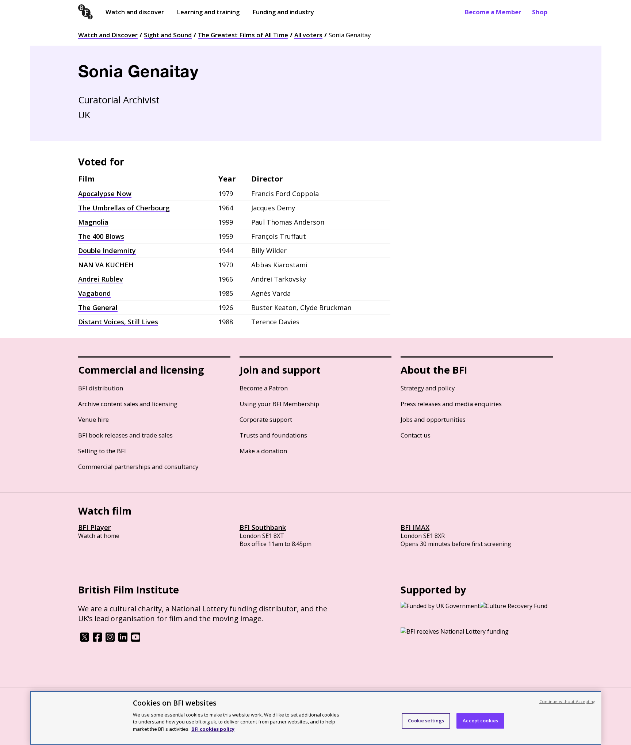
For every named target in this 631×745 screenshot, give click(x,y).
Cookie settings (426, 720)
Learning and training (208, 12)
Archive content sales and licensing (127, 404)
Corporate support (266, 419)
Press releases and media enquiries (451, 404)
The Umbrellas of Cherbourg (124, 207)
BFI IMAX (415, 527)
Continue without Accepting (567, 701)
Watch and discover (135, 12)
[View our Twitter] (84, 639)
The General (98, 307)
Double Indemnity (107, 250)
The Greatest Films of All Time (243, 35)
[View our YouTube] (135, 639)
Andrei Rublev (100, 279)
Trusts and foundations (273, 435)
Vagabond (94, 293)
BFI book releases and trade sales (125, 435)
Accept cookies (480, 720)
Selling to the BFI (102, 451)
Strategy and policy (428, 388)
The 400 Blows (101, 236)
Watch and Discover (108, 35)
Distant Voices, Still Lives (118, 321)
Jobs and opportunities (433, 419)
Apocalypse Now (104, 193)
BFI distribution (100, 388)
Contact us (416, 435)
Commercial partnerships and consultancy (138, 466)
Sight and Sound (168, 35)
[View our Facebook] (97, 639)
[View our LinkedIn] (122, 639)
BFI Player (94, 527)
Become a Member (493, 12)
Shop (539, 12)
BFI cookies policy (212, 728)
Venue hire (93, 419)
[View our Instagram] (110, 639)
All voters (308, 35)
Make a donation (263, 451)
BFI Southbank (263, 527)
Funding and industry (283, 12)
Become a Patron (264, 388)
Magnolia (93, 222)
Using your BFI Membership (279, 404)
